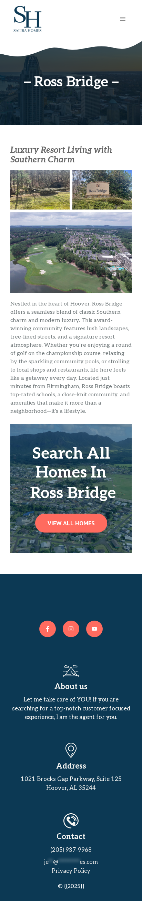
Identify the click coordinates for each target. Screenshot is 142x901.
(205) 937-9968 (71, 850)
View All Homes (71, 523)
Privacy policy (71, 871)
